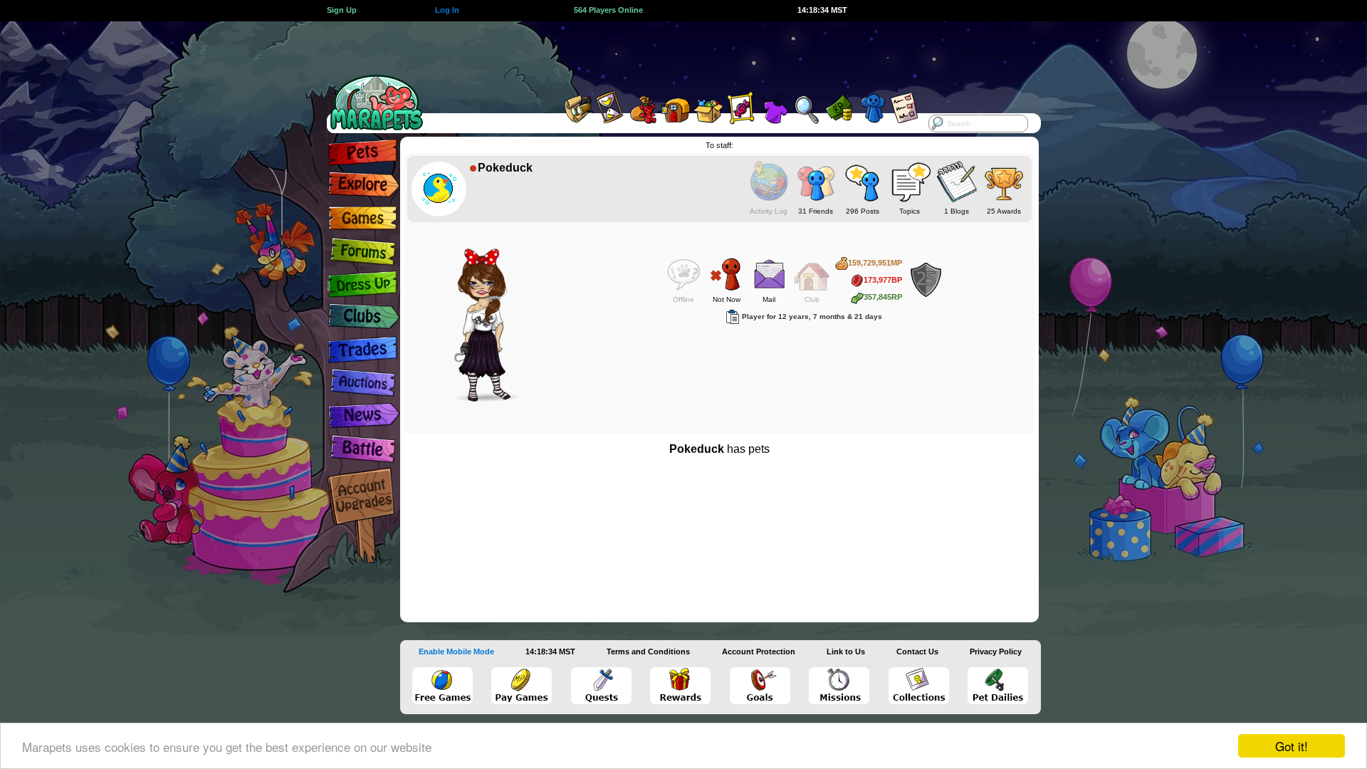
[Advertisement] (671, 53)
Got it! (1291, 746)
